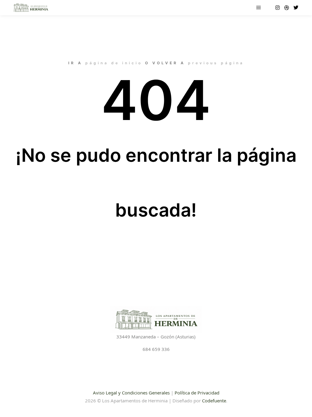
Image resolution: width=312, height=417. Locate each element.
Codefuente (214, 401)
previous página (216, 63)
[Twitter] (296, 8)
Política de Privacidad (197, 393)
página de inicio (113, 63)
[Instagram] (278, 8)
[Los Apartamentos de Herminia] (30, 7)
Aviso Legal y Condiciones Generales (131, 393)
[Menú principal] (258, 8)
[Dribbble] (287, 8)
